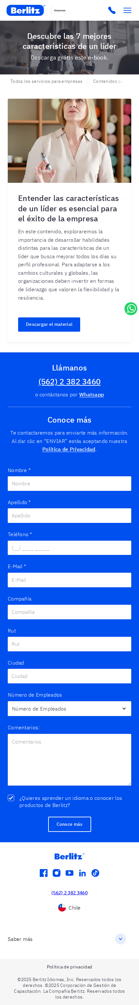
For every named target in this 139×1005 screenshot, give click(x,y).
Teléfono (20, 534)
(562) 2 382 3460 (69, 381)
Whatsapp (91, 394)
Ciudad (16, 662)
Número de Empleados (35, 694)
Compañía (19, 598)
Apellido (19, 502)
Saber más (20, 939)
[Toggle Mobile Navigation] (127, 10)
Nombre (19, 470)
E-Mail (17, 566)
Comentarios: (24, 727)
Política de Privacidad (68, 449)
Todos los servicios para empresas (46, 81)
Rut (12, 630)
